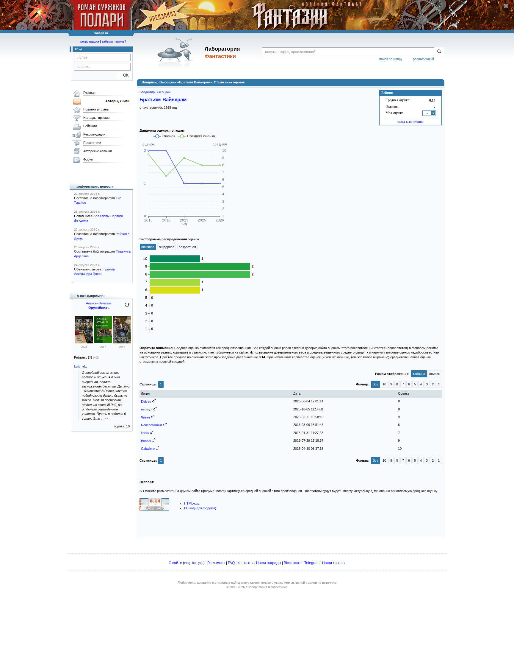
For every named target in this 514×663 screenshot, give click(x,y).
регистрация (89, 41)
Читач (145, 417)
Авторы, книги (117, 101)
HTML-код (191, 503)
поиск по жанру (390, 59)
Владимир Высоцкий (155, 92)
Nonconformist (151, 425)
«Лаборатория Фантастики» (266, 587)
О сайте (175, 563)
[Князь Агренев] (84, 342)
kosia (145, 433)
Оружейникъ (98, 307)
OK (123, 75)
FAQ (231, 563)
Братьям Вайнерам (163, 99)
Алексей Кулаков (99, 303)
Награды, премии (96, 117)
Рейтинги (90, 126)
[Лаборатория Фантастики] (176, 53)
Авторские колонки (97, 151)
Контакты (245, 563)
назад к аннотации (410, 121)
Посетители (92, 142)
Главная (89, 92)
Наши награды (268, 563)
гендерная (166, 247)
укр (200, 563)
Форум (88, 159)
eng (187, 563)
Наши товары (333, 563)
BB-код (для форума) (200, 508)
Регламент (216, 563)
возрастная (187, 247)
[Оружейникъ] (122, 342)
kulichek (80, 366)
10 (384, 384)
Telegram (311, 563)
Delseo (146, 401)
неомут (146, 409)
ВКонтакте (293, 563)
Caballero (148, 448)
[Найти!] (439, 51)
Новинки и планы (96, 109)
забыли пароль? (114, 41)
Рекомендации (94, 134)
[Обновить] (127, 307)
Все (375, 384)
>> (106, 418)
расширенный (423, 59)
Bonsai (146, 441)
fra (194, 563)
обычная (147, 247)
